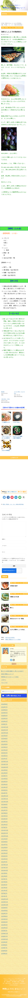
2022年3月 (4, 856)
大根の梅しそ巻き (5, 399)
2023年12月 (4, 796)
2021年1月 (4, 896)
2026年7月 (4, 707)
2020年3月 (4, 925)
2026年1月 (4, 724)
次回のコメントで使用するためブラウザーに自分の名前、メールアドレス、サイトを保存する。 (13, 560)
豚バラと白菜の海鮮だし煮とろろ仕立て (12, 671)
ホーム (5, 978)
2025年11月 (4, 730)
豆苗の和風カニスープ (7, 674)
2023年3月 (4, 821)
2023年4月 (4, 819)
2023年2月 (4, 824)
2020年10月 (4, 905)
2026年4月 (4, 715)
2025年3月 (4, 753)
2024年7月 (4, 776)
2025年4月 (4, 750)
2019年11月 (4, 936)
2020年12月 (4, 899)
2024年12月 (4, 761)
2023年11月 (4, 799)
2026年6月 (4, 710)
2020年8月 (4, 910)
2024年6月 (4, 778)
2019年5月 (4, 953)
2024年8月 (4, 773)
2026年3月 (4, 718)
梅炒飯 (2, 391)
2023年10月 (4, 801)
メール (4, 545)
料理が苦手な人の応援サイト (14, 991)
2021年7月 (4, 879)
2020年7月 (4, 913)
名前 (3, 539)
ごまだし (3, 679)
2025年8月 (4, 738)
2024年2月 (4, 790)
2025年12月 (4, 727)
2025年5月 (4, 747)
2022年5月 (4, 850)
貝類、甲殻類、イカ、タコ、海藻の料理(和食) (13, 504)
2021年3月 (4, 890)
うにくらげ (4, 682)
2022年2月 (4, 859)
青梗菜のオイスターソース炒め (10, 677)
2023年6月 (4, 813)
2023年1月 (4, 827)
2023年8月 (4, 807)
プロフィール (11, 978)
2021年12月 (4, 864)
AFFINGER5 (18, 995)
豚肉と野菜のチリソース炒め (13, 639)
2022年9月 (4, 839)
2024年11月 (4, 764)
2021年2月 (4, 893)
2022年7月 (4, 844)
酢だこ (12, 607)
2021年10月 (4, 870)
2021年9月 (4, 873)
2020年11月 (4, 902)
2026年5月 (4, 713)
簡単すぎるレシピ (13, 980)
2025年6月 (4, 744)
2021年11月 (4, 867)
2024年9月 (4, 770)
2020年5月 (4, 919)
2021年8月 (4, 876)
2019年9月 (4, 942)
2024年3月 (4, 787)
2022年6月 (4, 847)
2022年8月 (4, 842)
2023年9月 (4, 804)
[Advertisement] (14, 211)
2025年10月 (4, 733)
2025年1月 (4, 758)
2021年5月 (4, 885)
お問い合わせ (8, 983)
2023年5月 (4, 816)
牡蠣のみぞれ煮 (14, 596)
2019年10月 (4, 939)
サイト (3, 552)
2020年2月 (4, 928)
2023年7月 (4, 810)
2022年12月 (4, 830)
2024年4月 (4, 784)
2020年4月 (4, 922)
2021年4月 (4, 887)
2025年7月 (4, 741)
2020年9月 (4, 907)
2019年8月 (4, 945)
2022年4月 (4, 853)
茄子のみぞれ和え (10, 637)
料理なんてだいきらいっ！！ (14, 8)
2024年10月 (4, 767)
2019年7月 (4, 948)
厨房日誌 (8, 981)
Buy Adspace (15, 983)
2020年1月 (4, 930)
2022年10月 (4, 836)
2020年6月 (4, 916)
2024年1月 (4, 793)
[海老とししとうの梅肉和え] (16, 497)
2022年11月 (4, 833)
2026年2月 (4, 721)
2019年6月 (4, 950)
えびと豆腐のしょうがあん (17, 629)
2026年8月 (4, 704)
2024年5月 (4, 781)
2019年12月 (4, 933)
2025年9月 (4, 735)
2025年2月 (4, 756)
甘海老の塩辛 (14, 586)
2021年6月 (4, 882)
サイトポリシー (18, 978)
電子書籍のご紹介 (16, 981)
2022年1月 (4, 862)
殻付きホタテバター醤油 (17, 618)
